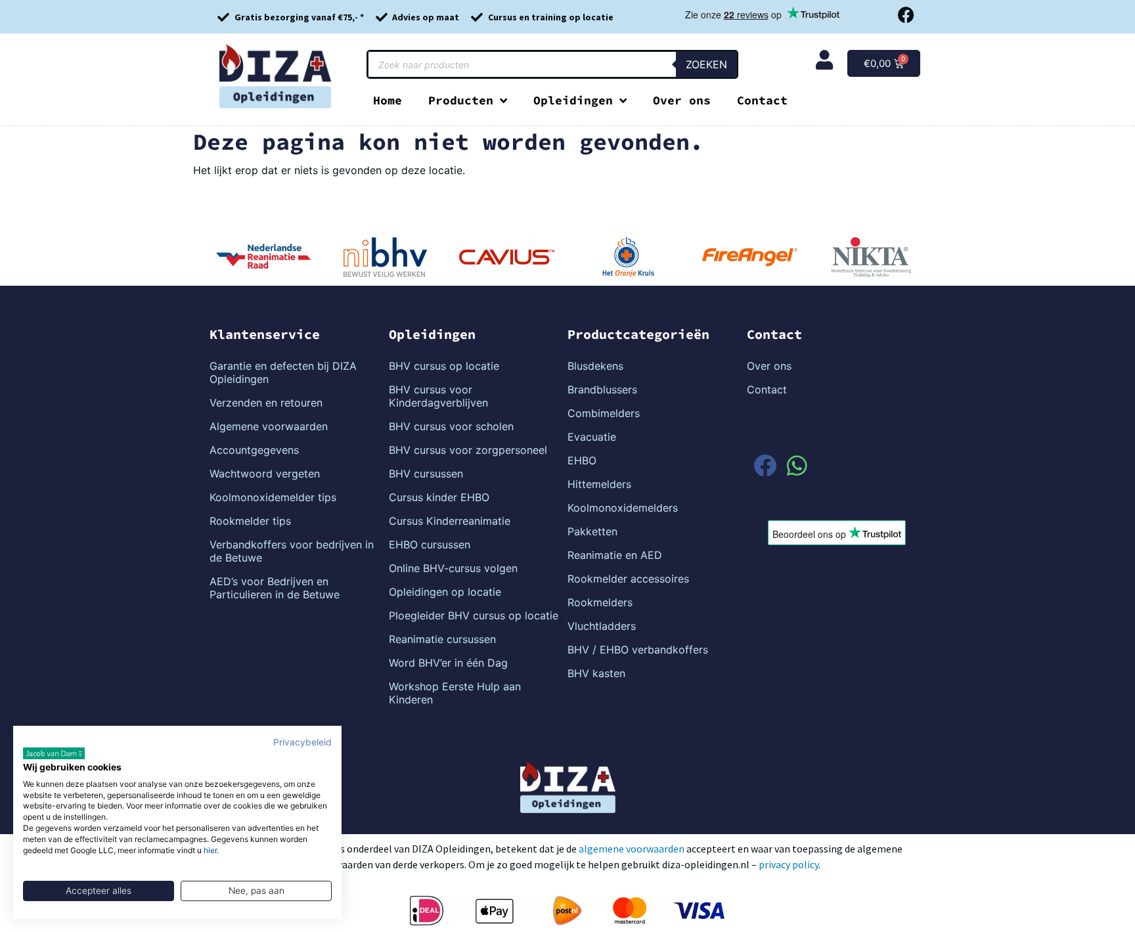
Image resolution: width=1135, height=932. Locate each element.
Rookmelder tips (250, 520)
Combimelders (604, 413)
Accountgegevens (254, 449)
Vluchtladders (602, 625)
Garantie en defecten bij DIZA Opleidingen (283, 372)
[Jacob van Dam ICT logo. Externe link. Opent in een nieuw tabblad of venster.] (54, 753)
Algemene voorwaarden (269, 426)
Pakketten (592, 531)
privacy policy (788, 864)
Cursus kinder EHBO (439, 497)
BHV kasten (596, 673)
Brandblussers (602, 389)
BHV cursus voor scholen (451, 426)
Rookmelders (600, 602)
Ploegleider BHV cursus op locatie (473, 615)
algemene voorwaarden (631, 848)
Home (387, 100)
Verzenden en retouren (266, 402)
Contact (762, 100)
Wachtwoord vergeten (265, 473)
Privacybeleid (302, 742)
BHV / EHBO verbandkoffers (638, 649)
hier (210, 850)
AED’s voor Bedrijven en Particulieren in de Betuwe (275, 588)
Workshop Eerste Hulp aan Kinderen (455, 693)
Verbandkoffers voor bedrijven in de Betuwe (292, 551)
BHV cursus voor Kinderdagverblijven (438, 396)
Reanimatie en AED (615, 555)
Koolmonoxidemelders (623, 507)
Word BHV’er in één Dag (448, 662)
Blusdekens (595, 365)
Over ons (682, 100)
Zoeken (706, 64)
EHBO (582, 460)
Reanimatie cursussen (442, 639)
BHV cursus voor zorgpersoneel (468, 449)
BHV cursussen (426, 473)
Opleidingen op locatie (445, 591)
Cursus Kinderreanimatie (449, 520)
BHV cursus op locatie (444, 365)
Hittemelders (599, 484)
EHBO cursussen (429, 544)
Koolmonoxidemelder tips (273, 497)
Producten (460, 100)
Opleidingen (573, 100)
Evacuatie (592, 436)
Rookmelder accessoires (628, 578)
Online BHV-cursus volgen (453, 568)
